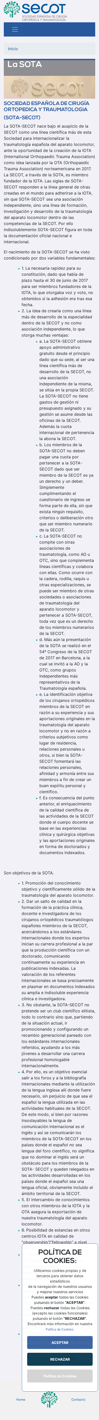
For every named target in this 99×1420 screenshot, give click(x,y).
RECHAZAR (60, 1359)
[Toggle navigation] (15, 29)
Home (20, 1399)
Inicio (13, 48)
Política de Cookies (59, 1329)
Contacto (78, 1399)
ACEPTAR (60, 1342)
